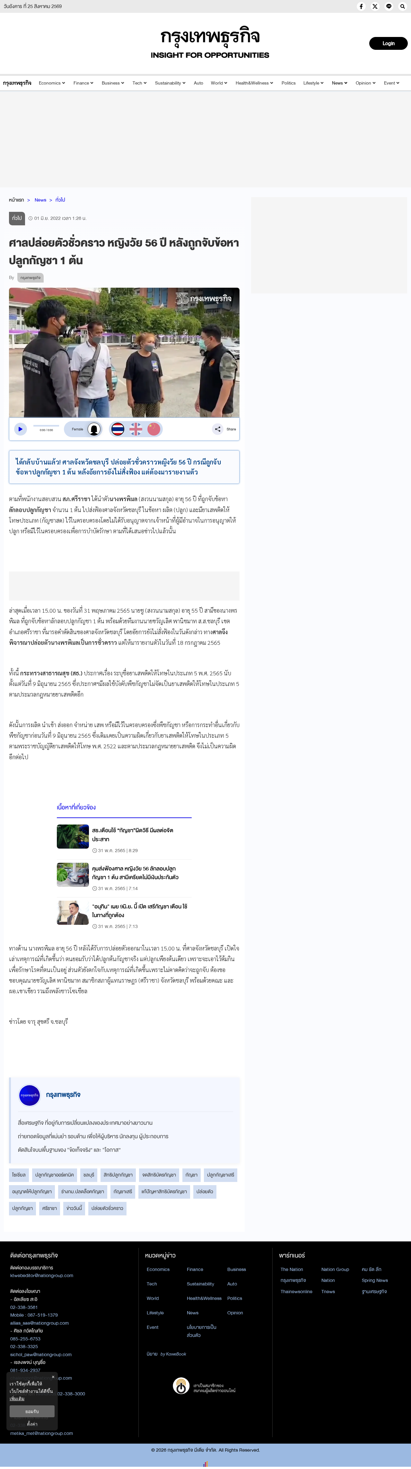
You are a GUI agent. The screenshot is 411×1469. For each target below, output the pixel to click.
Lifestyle (311, 83)
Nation (328, 1280)
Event (389, 83)
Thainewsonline (296, 1291)
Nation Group (335, 1269)
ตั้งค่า (32, 1424)
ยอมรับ (32, 1411)
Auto (198, 83)
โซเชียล (19, 1175)
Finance (81, 83)
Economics (50, 83)
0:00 (42, 430)
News (337, 83)
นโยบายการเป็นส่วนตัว (201, 1331)
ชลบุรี (88, 1175)
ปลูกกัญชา (22, 1208)
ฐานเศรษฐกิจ (374, 1291)
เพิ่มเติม (17, 1398)
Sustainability (168, 83)
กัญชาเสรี (123, 1191)
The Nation (292, 1269)
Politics (289, 83)
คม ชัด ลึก (371, 1269)
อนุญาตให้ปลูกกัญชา (32, 1191)
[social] (361, 6)
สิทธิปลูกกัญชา (118, 1175)
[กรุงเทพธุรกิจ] (17, 83)
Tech (137, 83)
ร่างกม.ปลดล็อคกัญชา (82, 1191)
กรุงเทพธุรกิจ (293, 1280)
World (217, 83)
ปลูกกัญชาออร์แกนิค (54, 1175)
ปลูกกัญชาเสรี (220, 1175)
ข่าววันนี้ (74, 1208)
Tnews (328, 1291)
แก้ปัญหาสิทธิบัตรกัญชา (164, 1191)
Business (111, 83)
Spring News (375, 1280)
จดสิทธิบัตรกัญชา (159, 1175)
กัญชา (191, 1175)
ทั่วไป (60, 200)
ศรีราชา (49, 1208)
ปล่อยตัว (205, 1191)
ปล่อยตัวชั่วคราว (107, 1208)
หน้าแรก (16, 200)
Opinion (363, 83)
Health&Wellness (252, 83)
